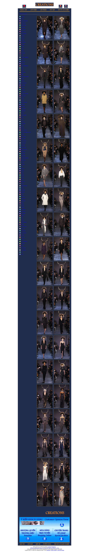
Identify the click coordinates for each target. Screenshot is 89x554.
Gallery (23, 89)
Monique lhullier (25, 157)
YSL (23, 254)
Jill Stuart (23, 110)
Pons (23, 172)
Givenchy (24, 95)
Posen (23, 174)
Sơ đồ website (54, 550)
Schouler (23, 213)
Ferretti (23, 80)
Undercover (24, 226)
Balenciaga (24, 25)
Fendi (23, 78)
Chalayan (23, 42)
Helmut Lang (24, 102)
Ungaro (23, 228)
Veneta (23, 234)
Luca (23, 125)
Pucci (23, 183)
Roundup (23, 200)
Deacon (23, 63)
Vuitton (23, 243)
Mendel (23, 145)
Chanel (23, 44)
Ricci (23, 194)
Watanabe (24, 247)
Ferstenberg (24, 82)
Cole (22, 55)
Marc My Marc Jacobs (26, 132)
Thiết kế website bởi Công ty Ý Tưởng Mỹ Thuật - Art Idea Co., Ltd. (44, 547)
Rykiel (23, 204)
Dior (22, 67)
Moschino (24, 160)
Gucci (23, 100)
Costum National (25, 57)
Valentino (23, 230)
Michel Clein (24, 149)
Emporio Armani (25, 76)
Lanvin (23, 121)
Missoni (23, 153)
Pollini (23, 170)
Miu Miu (23, 155)
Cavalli (23, 37)
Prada (23, 177)
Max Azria (24, 136)
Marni (23, 134)
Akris (23, 18)
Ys (22, 252)
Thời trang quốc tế (23, 13)
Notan (23, 162)
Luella (23, 127)
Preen (23, 179)
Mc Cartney (24, 140)
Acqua (23, 16)
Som (22, 217)
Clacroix (23, 52)
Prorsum (23, 181)
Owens (23, 164)
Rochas (23, 196)
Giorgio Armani (25, 93)
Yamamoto (24, 249)
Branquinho (24, 33)
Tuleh (23, 224)
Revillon (23, 189)
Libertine (23, 123)
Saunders (23, 211)
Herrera (23, 106)
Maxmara (23, 138)
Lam (22, 119)
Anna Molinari (25, 20)
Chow (23, 48)
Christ (23, 50)
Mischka (23, 151)
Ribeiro (23, 192)
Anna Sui (23, 22)
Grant (23, 97)
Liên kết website (60, 550)
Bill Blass (23, 29)
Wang (23, 245)
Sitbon (23, 215)
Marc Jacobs (24, 130)
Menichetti (24, 147)
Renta (23, 187)
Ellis (22, 74)
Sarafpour (24, 209)
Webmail (48, 550)
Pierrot (23, 168)
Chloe (23, 46)
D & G (23, 59)
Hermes (23, 104)
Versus (23, 239)
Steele (23, 219)
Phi (22, 166)
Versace (23, 237)
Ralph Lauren (24, 185)
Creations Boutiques (51, 546)
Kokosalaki (24, 115)
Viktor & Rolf (24, 241)
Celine (23, 40)
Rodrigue (23, 198)
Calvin (23, 35)
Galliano (23, 91)
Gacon (23, 87)
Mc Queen (24, 142)
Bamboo (23, 27)
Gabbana (23, 85)
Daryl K (23, 61)
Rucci (23, 202)
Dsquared (23, 72)
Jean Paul (23, 108)
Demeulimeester (25, 65)
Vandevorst (24, 232)
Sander (23, 207)
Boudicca (23, 31)
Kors (23, 117)
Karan (23, 112)
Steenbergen (24, 222)
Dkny (23, 70)
